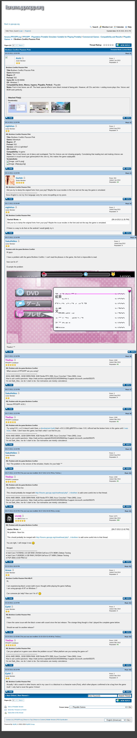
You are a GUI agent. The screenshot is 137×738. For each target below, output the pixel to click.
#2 (130, 122)
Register (27, 31)
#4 (130, 203)
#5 (135, 237)
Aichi (18, 58)
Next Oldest (11, 696)
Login (21, 31)
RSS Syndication (62, 719)
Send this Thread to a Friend (17, 710)
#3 (130, 173)
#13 (130, 603)
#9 (130, 449)
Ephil (8, 607)
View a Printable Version (15, 706)
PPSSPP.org (18, 719)
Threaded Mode (115, 49)
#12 (130, 566)
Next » (21, 45)
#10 (130, 473)
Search (95, 27)
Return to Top (28, 719)
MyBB (15, 724)
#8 (130, 413)
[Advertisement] (52, 17)
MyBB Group (30, 724)
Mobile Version (51, 719)
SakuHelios (11, 241)
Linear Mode (127, 49)
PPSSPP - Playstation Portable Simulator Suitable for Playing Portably (52, 37)
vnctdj (57, 511)
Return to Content (39, 719)
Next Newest (23, 696)
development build (48, 428)
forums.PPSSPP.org (12, 37)
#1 (130, 53)
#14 (130, 636)
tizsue (8, 570)
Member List (107, 27)
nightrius (9, 126)
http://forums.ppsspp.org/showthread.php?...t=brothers (56, 493)
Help (130, 27)
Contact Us (9, 719)
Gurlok (19, 178)
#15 (130, 670)
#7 (130, 389)
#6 (130, 356)
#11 (130, 511)
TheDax (57, 473)
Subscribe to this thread (15, 712)
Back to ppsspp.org (11, 24)
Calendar (120, 27)
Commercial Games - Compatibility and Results (102, 37)
